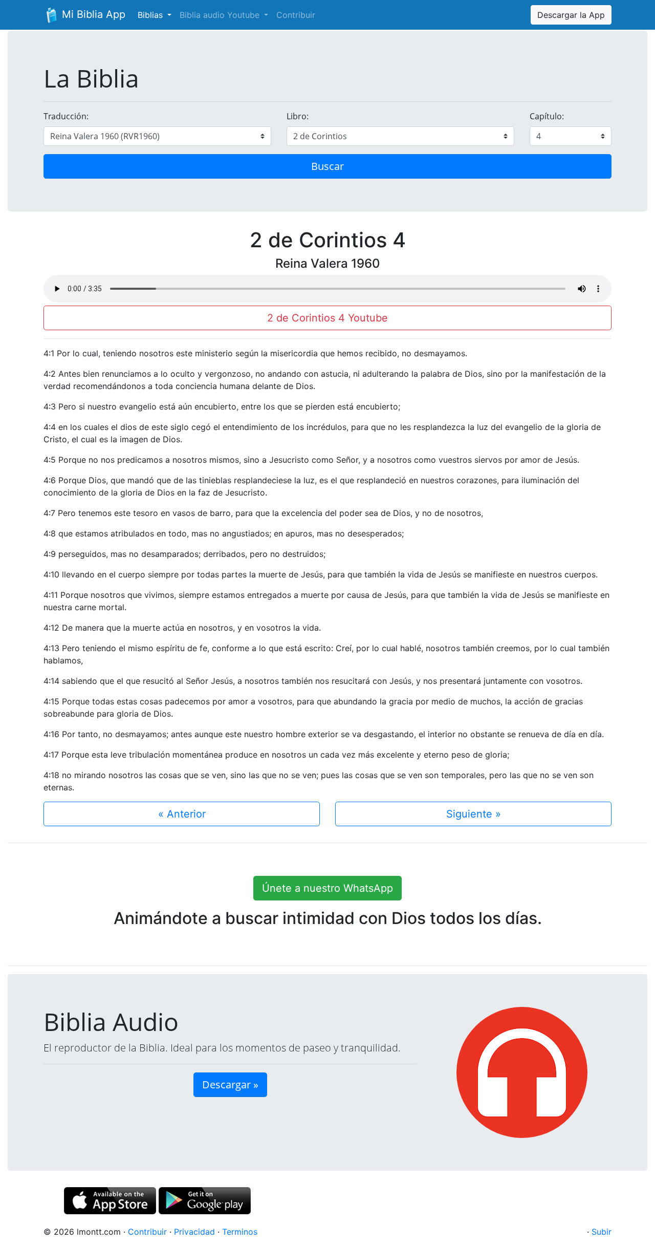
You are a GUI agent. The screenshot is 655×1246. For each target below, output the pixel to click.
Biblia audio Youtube (221, 15)
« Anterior (182, 814)
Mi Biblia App (92, 14)
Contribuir (295, 15)
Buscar (327, 166)
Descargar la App (571, 15)
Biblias (151, 15)
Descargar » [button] (230, 1084)
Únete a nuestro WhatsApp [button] (327, 888)
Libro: (298, 116)
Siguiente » (473, 814)
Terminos (239, 1232)
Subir (602, 1232)
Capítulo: (547, 116)
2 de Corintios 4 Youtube (327, 318)
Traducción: (66, 116)
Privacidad (194, 1232)
